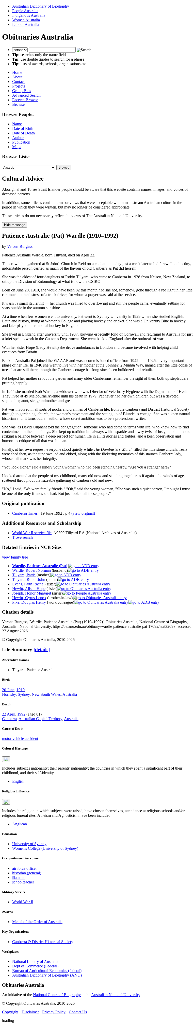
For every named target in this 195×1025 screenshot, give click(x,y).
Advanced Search (26, 95)
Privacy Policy (54, 1012)
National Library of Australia (35, 961)
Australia (69, 694)
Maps (16, 147)
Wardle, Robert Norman (31, 570)
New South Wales (46, 694)
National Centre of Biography (57, 995)
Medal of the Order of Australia (37, 921)
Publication (21, 142)
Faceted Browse (25, 100)
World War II (22, 902)
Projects (18, 86)
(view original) (83, 513)
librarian (18, 877)
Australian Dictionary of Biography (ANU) (47, 975)
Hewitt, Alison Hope (28, 588)
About (17, 77)
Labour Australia (25, 24)
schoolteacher (23, 882)
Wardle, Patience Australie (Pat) (39, 566)
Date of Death (23, 133)
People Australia (25, 11)
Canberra (9, 719)
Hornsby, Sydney (16, 694)
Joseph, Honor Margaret (31, 593)
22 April (8, 714)
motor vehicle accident (20, 738)
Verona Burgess (19, 246)
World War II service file (32, 533)
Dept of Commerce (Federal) (35, 966)
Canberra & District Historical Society (42, 942)
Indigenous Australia (28, 15)
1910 (21, 690)
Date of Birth (22, 128)
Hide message (14, 225)
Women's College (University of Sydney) (45, 848)
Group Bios (21, 91)
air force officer (24, 868)
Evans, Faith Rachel (28, 584)
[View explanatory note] (6, 759)
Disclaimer (30, 1012)
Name (17, 124)
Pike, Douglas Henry (29, 602)
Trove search (22, 537)
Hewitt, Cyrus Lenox (29, 598)
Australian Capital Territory (40, 719)
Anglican (19, 824)
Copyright (10, 1012)
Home (17, 72)
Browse (18, 104)
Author (18, 137)
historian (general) (26, 873)
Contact (18, 81)
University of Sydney (29, 844)
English (18, 781)
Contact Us (78, 1012)
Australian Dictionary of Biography (40, 6)
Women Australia (26, 20)
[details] (42, 649)
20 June (8, 690)
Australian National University (115, 995)
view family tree (15, 557)
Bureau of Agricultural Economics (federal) (47, 970)
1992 (21, 714)
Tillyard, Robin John (28, 579)
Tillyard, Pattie (24, 575)
